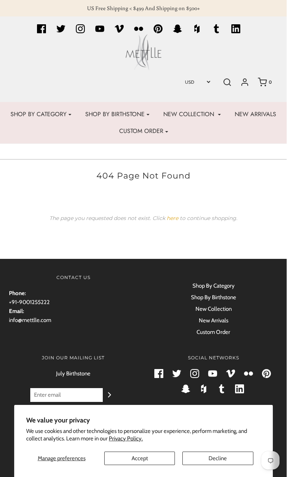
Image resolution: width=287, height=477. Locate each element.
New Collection (213, 309)
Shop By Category (213, 285)
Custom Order (213, 332)
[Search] (227, 82)
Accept (140, 458)
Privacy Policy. (126, 438)
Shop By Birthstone (213, 297)
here (172, 218)
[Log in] (245, 82)
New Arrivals (255, 114)
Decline (218, 458)
